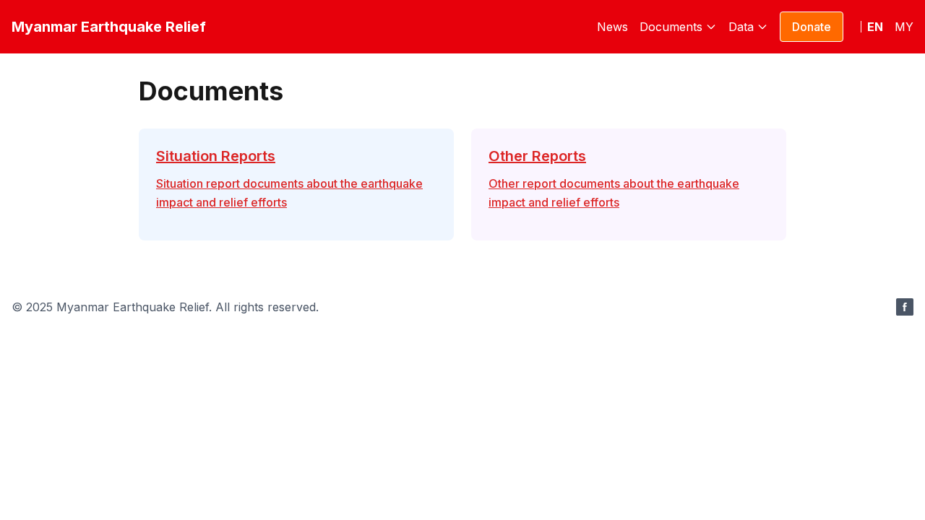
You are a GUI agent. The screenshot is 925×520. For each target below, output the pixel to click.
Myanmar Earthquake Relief (109, 26)
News (612, 27)
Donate (811, 27)
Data (741, 27)
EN (875, 27)
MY (904, 27)
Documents (671, 27)
